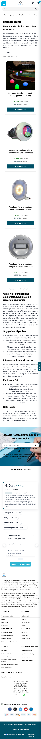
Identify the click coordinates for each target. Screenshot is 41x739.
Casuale (7, 52)
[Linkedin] (31, 709)
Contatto (24, 632)
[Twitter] (20, 709)
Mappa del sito (25, 638)
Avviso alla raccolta (31, 735)
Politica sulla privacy (7, 635)
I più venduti (25, 616)
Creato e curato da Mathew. (20, 729)
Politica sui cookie (6, 632)
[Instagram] (15, 709)
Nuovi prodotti (25, 622)
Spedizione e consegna (28, 654)
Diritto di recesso (6, 638)
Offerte (23, 619)
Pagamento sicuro (26, 650)
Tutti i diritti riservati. (30, 724)
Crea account (5, 622)
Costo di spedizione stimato (9, 664)
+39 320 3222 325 (21, 690)
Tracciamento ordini (7, 616)
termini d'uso (19, 449)
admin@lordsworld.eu (22, 692)
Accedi (3, 619)
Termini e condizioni (27, 660)
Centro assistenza (6, 654)
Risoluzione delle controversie (10, 642)
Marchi (23, 625)
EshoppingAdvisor (15, 535)
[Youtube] (26, 709)
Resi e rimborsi (25, 657)
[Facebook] (10, 709)
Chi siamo (4, 650)
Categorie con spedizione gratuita (9, 660)
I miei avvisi (4, 625)
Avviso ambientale (6, 657)
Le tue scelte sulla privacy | (15, 735)
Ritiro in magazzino (6, 667)
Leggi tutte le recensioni (20, 564)
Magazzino (24, 635)
